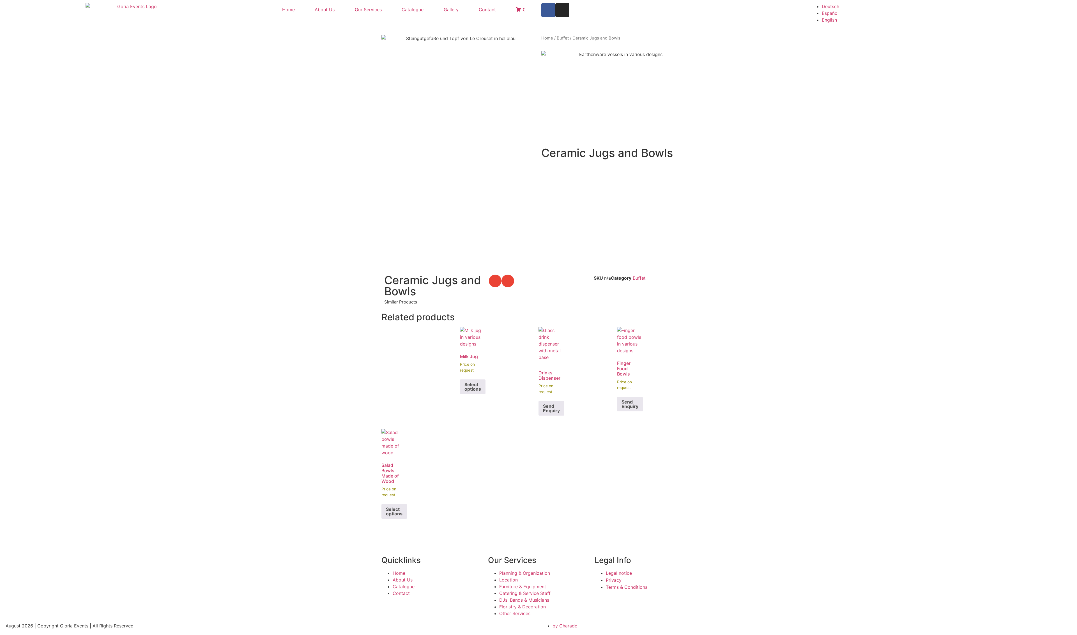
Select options (472, 387)
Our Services (368, 9)
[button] (495, 281)
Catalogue (413, 9)
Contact (487, 9)
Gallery (451, 9)
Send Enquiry (551, 408)
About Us (325, 9)
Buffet (563, 38)
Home (288, 9)
